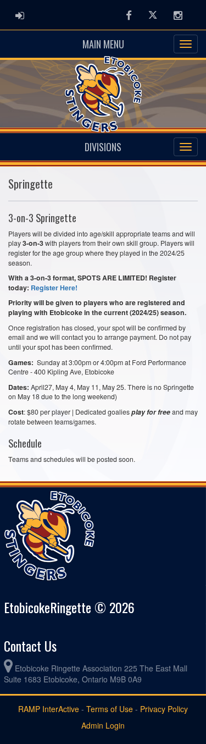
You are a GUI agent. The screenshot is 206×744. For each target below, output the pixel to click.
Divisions (103, 147)
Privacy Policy (164, 708)
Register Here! (54, 288)
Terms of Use (109, 708)
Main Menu (103, 44)
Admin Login (103, 725)
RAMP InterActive (48, 708)
